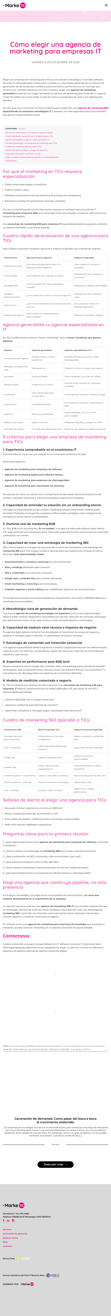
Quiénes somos (10, 1238)
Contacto (7, 1246)
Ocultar (21, 129)
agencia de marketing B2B (93, 108)
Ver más (55, 1145)
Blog (5, 1242)
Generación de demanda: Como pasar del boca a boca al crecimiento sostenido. (56, 1120)
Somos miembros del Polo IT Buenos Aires (23, 1275)
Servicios (7, 1229)
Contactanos (16, 936)
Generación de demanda (15, 1233)
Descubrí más (54, 1164)
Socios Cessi (9, 1258)
